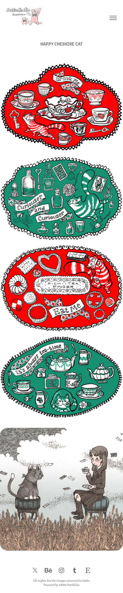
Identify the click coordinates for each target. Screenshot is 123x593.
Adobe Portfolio (69, 585)
